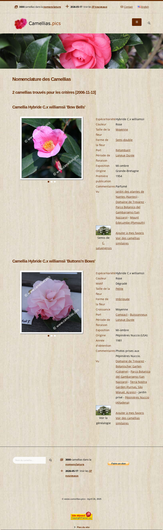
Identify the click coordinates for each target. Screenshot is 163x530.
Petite (119, 289)
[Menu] (137, 22)
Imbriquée (123, 299)
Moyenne (122, 129)
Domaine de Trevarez (130, 202)
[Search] (149, 23)
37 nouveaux (99, 7)
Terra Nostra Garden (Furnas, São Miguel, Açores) (131, 387)
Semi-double (124, 140)
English (145, 7)
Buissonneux (138, 314)
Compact (121, 314)
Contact (128, 7)
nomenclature (52, 7)
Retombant (123, 150)
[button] (48, 181)
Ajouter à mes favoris (130, 233)
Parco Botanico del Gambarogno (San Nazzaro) (128, 212)
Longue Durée (125, 155)
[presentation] (15, 154)
